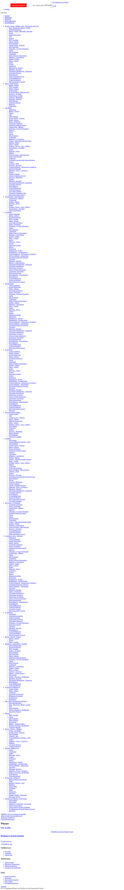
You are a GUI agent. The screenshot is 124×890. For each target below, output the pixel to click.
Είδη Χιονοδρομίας (15, 169)
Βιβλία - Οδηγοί (14, 85)
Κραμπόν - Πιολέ (14, 151)
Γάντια (11, 50)
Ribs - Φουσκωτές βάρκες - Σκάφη (19, 28)
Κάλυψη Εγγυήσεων (11, 866)
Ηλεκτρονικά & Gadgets (12, 412)
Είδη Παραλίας (13, 43)
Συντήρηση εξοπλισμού (16, 694)
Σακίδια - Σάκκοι (14, 59)
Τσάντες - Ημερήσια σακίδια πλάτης (20, 141)
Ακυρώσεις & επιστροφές (13, 868)
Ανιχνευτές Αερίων (15, 609)
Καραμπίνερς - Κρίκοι (16, 68)
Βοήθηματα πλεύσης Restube (12, 836)
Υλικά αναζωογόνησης (16, 619)
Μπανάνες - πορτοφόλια (16, 57)
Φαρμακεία (12, 109)
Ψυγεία (11, 172)
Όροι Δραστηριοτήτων (11, 883)
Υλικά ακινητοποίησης (16, 616)
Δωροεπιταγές (13, 90)
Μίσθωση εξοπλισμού (16, 696)
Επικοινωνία (8, 855)
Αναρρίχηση (9, 350)
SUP (10, 36)
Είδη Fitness (12, 802)
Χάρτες (11, 113)
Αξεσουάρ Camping (15, 191)
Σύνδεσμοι (8, 878)
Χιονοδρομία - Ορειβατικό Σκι (14, 196)
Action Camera (13, 414)
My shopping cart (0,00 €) (60, 2)
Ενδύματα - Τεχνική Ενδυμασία (18, 49)
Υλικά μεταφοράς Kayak (16, 76)
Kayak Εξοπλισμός (15, 35)
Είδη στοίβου (13, 426)
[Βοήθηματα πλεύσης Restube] (62, 832)
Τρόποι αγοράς (9, 862)
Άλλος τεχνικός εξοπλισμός (17, 270)
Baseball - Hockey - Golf (16, 783)
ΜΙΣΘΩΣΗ (8, 17)
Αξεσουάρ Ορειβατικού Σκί (17, 193)
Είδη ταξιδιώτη (13, 478)
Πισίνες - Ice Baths (15, 651)
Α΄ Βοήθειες (9, 612)
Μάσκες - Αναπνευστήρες (17, 263)
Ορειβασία (8, 108)
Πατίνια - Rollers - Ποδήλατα (18, 795)
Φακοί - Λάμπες (14, 42)
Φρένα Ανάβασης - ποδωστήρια (18, 256)
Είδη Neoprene (13, 52)
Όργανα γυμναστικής (15, 805)
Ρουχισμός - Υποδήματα (12, 503)
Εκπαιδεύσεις (13, 698)
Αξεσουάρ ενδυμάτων (16, 123)
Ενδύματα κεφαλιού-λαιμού (17, 125)
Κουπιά (11, 38)
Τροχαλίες (12, 259)
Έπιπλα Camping (14, 174)
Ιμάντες (11, 247)
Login (54, 6)
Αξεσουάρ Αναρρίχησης (16, 266)
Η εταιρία (8, 851)
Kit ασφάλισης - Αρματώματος (18, 275)
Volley (11, 781)
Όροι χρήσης (9, 881)
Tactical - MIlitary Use (12, 748)
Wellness (11, 743)
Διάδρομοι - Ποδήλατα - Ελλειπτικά (20, 804)
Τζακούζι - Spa (13, 736)
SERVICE (8, 19)
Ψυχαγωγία (12, 792)
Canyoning (8, 212)
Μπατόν (11, 153)
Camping (8, 438)
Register (7, 9)
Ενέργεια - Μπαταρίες (15, 97)
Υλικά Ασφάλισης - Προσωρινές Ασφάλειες (22, 167)
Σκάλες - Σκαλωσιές (15, 591)
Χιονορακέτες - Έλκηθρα (17, 148)
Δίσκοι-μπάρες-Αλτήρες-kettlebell (19, 807)
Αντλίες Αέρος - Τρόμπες (17, 45)
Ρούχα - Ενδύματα (14, 122)
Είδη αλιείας (13, 675)
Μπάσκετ (12, 785)
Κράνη (11, 63)
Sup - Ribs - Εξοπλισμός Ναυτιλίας (16, 701)
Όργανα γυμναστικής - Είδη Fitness (16, 799)
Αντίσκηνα (12, 158)
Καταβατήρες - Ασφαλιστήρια (18, 252)
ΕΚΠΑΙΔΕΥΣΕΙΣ (10, 21)
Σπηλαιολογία (9, 283)
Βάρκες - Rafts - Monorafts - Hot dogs (20, 31)
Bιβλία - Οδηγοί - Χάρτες (13, 637)
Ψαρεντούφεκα (13, 720)
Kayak (11, 33)
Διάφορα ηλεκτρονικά (15, 421)
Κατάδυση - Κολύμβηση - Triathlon (16, 644)
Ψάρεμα (7, 713)
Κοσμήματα (12, 106)
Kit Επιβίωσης (13, 75)
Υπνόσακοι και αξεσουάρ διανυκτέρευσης (22, 160)
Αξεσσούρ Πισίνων (15, 73)
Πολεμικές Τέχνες (14, 797)
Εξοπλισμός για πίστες (16, 268)
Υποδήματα (12, 54)
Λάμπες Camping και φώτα (17, 176)
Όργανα (11, 179)
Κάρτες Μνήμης (14, 433)
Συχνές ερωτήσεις (10, 876)
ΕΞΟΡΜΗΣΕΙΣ (9, 23)
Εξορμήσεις (12, 699)
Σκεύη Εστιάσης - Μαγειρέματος (19, 92)
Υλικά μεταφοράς (14, 214)
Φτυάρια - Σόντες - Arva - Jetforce (19, 146)
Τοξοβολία (12, 788)
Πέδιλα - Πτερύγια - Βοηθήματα (19, 677)
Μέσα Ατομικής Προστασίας (18, 56)
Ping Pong (12, 793)
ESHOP (7, 16)
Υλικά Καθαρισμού (15, 78)
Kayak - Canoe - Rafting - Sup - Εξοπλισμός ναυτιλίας (22, 26)
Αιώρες (11, 162)
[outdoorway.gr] (6, 841)
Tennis (11, 790)
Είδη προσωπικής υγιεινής (17, 82)
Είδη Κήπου (12, 440)
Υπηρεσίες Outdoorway (12, 687)
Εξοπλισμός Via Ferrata (16, 271)
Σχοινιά (11, 64)
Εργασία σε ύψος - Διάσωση (14, 536)
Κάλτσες (11, 130)
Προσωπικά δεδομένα (11, 880)
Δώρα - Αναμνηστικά (11, 83)
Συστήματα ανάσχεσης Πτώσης (18, 257)
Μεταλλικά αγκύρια (15, 273)
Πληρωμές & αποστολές (12, 864)
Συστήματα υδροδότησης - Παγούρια (20, 71)
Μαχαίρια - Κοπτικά (15, 69)
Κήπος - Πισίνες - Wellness (13, 729)
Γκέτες (11, 132)
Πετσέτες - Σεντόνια (15, 94)
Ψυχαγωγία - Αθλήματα (12, 778)
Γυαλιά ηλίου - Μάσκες (16, 127)
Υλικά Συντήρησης (15, 80)
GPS (10, 115)
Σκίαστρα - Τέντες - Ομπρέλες (18, 170)
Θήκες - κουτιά (13, 61)
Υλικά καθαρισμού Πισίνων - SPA (19, 442)
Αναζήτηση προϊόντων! (18, 5)
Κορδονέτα (12, 66)
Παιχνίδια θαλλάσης (15, 29)
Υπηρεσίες (12, 692)
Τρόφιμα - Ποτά (14, 163)
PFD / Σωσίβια (13, 40)
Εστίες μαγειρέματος (15, 156)
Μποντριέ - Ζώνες (14, 242)
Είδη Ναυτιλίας (13, 47)
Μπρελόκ (12, 104)
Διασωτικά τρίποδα (15, 245)
